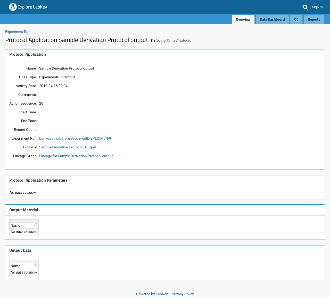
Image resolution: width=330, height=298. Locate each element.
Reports (314, 19)
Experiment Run (17, 32)
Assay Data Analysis (173, 40)
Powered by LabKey (152, 294)
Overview (243, 19)
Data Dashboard (272, 19)
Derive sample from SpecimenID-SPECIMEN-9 (75, 138)
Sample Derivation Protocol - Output (67, 147)
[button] (305, 7)
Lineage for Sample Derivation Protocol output (76, 156)
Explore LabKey (32, 6)
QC (296, 19)
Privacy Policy (183, 294)
